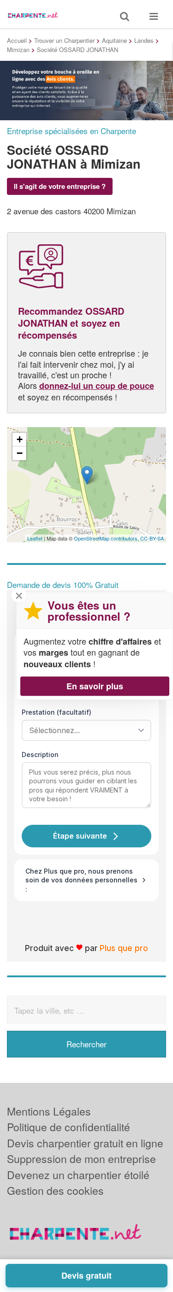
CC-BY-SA (152, 538)
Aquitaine (114, 40)
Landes (144, 40)
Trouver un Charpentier (64, 40)
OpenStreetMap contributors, (107, 538)
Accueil (17, 40)
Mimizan (18, 49)
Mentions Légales (49, 1111)
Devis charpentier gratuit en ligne (85, 1143)
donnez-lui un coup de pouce (96, 386)
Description (40, 754)
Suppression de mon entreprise (81, 1158)
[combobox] (83, 730)
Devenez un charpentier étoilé (78, 1174)
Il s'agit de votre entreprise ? (60, 186)
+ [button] (20, 439)
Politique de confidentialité (68, 1126)
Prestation (56, 712)
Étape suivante (80, 835)
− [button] (20, 453)
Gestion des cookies (55, 1190)
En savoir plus (94, 686)
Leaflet (34, 538)
